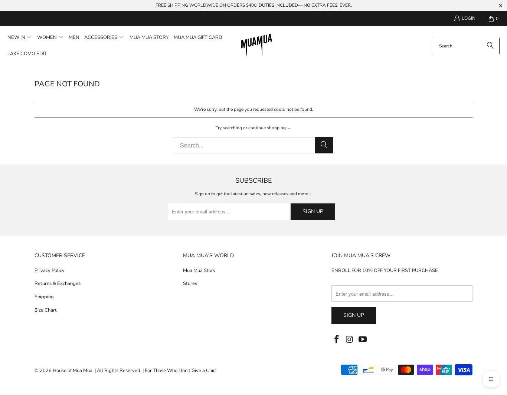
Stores (190, 283)
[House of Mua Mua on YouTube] (362, 340)
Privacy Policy (50, 270)
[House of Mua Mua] (256, 46)
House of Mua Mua (72, 370)
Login (468, 18)
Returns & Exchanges (58, 283)
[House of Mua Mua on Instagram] (350, 340)
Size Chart (46, 310)
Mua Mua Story (199, 270)
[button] (19, 38)
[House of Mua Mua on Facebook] (337, 340)
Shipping (44, 296)
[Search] (490, 46)
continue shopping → (269, 128)
